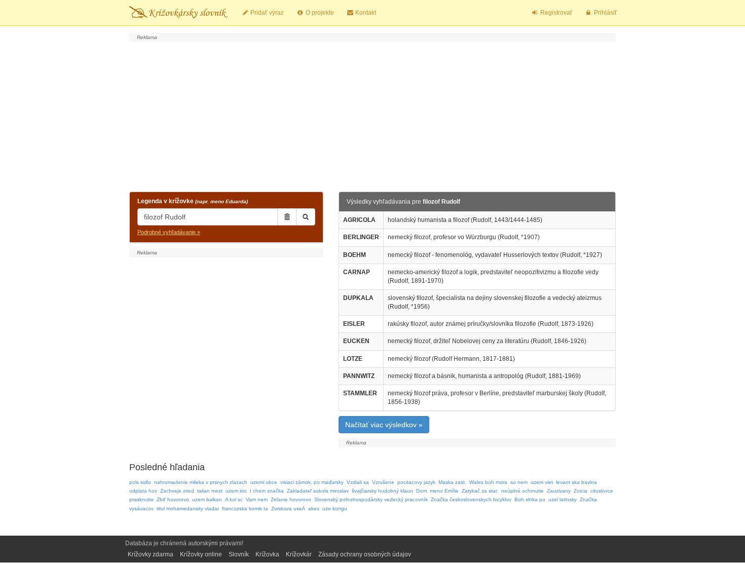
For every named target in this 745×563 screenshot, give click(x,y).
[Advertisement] (372, 115)
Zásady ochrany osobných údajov (364, 554)
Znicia (580, 491)
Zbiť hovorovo (173, 499)
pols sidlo (140, 482)
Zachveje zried (177, 491)
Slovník (239, 554)
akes (313, 508)
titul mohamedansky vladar (188, 508)
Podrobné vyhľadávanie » (168, 232)
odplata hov (143, 491)
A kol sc (234, 499)
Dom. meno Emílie (437, 491)
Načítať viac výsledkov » (384, 425)
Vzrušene (383, 482)
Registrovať (556, 12)
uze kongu (334, 508)
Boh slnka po (529, 499)
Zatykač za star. (480, 491)
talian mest (209, 491)
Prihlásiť (604, 12)
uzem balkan (207, 499)
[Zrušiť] (286, 217)
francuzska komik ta (245, 508)
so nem (519, 482)
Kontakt (365, 12)
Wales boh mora (488, 482)
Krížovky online (201, 554)
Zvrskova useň (288, 508)
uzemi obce (263, 482)
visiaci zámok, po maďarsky (312, 482)
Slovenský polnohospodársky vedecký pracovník (371, 499)
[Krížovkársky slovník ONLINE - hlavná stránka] (178, 12)
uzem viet (542, 482)
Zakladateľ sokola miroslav (318, 491)
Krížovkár (299, 554)
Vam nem (257, 499)
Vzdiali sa (358, 482)
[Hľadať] (305, 217)
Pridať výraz (266, 12)
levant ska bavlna (576, 482)
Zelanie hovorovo (291, 499)
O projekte (319, 12)
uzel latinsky (562, 499)
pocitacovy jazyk (416, 482)
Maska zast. (452, 482)
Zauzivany (559, 491)
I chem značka (267, 491)
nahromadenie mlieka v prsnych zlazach (200, 482)
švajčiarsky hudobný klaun (382, 491)
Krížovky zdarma (150, 554)
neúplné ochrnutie (522, 491)
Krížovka (267, 554)
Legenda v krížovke (192, 201)
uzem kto (236, 491)
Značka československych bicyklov (471, 499)
